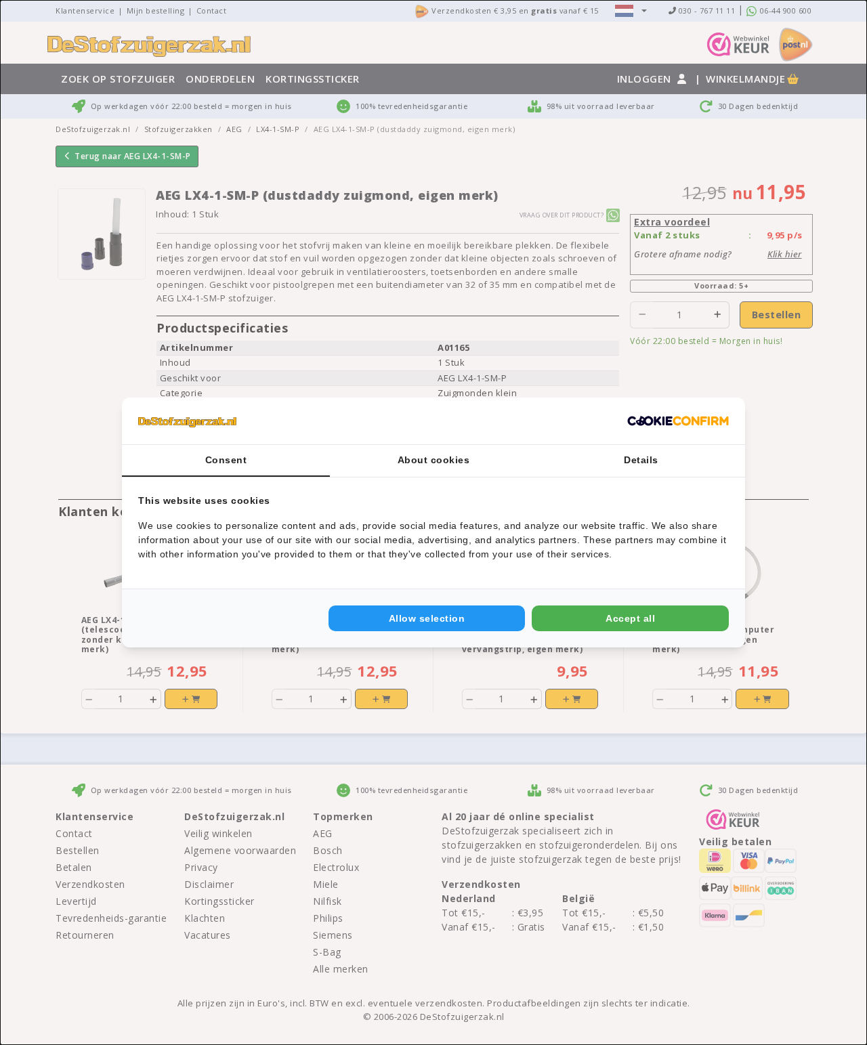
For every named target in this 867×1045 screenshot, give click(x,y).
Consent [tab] (226, 459)
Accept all (630, 618)
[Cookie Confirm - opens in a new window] (678, 421)
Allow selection (427, 618)
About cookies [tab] (434, 459)
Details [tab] (641, 459)
